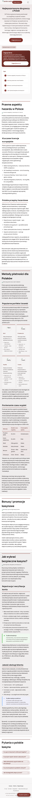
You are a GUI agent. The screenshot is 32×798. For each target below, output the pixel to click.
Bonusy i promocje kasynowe (15, 85)
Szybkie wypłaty (23, 794)
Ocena (10, 786)
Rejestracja (20, 786)
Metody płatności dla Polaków (15, 80)
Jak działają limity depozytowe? (12, 772)
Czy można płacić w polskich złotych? (14, 768)
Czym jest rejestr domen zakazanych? (14, 757)
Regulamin (15, 788)
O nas (5, 788)
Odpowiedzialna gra (23, 788)
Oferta (14, 786)
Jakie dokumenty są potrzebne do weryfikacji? (13, 762)
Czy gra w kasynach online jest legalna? (15, 752)
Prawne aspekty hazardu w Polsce (16, 75)
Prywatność (16, 790)
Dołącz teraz (16, 2)
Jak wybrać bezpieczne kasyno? (15, 90)
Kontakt (10, 788)
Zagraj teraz (15, 40)
